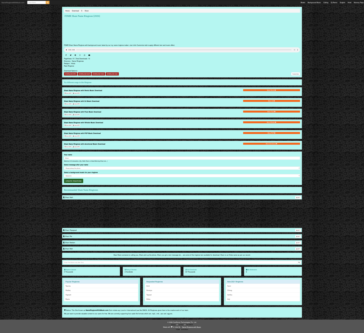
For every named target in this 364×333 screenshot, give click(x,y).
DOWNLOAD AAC (112, 74)
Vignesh (68, 294)
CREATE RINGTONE (74, 181)
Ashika (229, 294)
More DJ (271, 101)
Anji (228, 299)
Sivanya (149, 290)
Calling (326, 2)
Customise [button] (295, 74)
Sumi (229, 286)
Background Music (314, 2)
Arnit (148, 286)
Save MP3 (77, 93)
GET (298, 197)
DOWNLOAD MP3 (70, 74)
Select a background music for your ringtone (81, 172)
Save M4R (68, 93)
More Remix (271, 90)
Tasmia (68, 286)
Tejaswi (149, 294)
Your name (68, 155)
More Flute (270, 111)
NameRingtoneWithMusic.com (13, 2)
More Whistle (271, 122)
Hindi (350, 2)
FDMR (178, 329)
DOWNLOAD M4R (84, 74)
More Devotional (271, 144)
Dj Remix (334, 2)
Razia (68, 299)
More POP (271, 133)
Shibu (148, 299)
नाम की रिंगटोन (184, 329)
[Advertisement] (121, 30)
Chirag (229, 290)
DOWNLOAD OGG (98, 74)
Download (75, 10)
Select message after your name (76, 165)
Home (67, 10)
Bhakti (303, 2)
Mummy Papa (359, 2)
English (343, 2)
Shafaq (68, 290)
